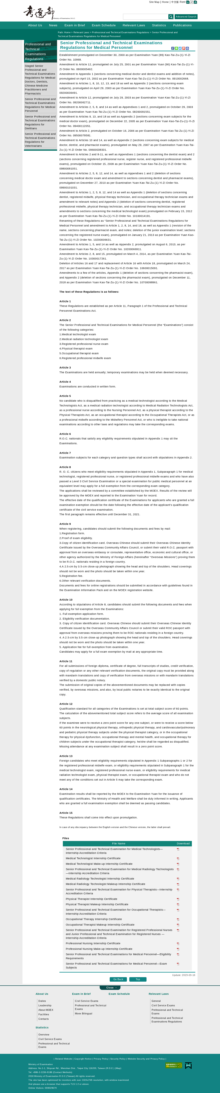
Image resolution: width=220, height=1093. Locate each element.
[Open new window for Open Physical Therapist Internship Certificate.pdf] (178, 898)
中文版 (175, 2)
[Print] (187, 48)
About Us (42, 993)
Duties (42, 1001)
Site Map (154, 2)
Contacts (43, 1019)
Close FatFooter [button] (110, 987)
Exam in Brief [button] (75, 25)
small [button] (187, 2)
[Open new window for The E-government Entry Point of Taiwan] (188, 1065)
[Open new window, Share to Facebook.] (173, 48)
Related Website (63, 1059)
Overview (43, 1034)
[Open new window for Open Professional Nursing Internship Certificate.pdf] (178, 943)
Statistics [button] (159, 25)
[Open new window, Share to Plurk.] (183, 48)
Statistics (42, 1027)
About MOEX (45, 1010)
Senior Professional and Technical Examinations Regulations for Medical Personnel (40, 105)
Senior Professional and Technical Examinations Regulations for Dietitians (40, 122)
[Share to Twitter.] (180, 48)
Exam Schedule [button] (104, 25)
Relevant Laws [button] (134, 25)
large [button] (195, 2)
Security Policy (118, 1059)
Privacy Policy (101, 1059)
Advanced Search (186, 16)
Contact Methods (62, 1072)
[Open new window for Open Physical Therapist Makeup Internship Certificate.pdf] (178, 904)
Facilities (43, 1014)
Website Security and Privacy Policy (146, 1059)
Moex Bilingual (83, 1013)
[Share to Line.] (176, 48)
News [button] (53, 25)
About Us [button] (35, 25)
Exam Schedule (119, 993)
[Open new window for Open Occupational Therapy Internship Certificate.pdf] (178, 919)
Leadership (44, 1005)
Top (138, 979)
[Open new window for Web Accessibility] (173, 1065)
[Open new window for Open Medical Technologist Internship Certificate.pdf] (178, 858)
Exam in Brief (81, 993)
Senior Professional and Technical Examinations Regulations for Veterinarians (40, 139)
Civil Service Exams (86, 1001)
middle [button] (191, 2)
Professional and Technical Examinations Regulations (120, 32)
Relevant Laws (81, 32)
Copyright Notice (83, 1059)
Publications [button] (182, 25)
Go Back (118, 979)
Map (118, 1068)
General (156, 1001)
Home (165, 2)
